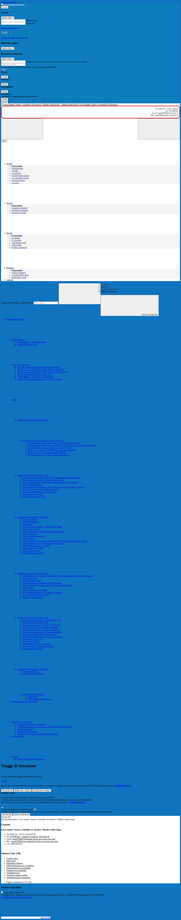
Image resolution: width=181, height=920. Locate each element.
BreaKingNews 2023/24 (27, 344)
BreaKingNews (18, 340)
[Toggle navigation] (22, 129)
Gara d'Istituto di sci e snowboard (36, 644)
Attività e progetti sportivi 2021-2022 (32, 669)
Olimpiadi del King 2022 (32, 649)
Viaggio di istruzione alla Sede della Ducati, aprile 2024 (40, 370)
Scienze (15, 757)
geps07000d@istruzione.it (33, 839)
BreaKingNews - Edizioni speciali (31, 342)
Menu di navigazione (149, 315)
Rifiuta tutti (22, 790)
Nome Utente (31, 20)
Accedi (4, 7)
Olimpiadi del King (30, 671)
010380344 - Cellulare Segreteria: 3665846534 (29, 836)
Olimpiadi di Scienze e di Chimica (31, 724)
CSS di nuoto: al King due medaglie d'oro (39, 489)
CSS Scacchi (27, 588)
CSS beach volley (29, 578)
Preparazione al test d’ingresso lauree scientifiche (37, 734)
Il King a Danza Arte (31, 550)
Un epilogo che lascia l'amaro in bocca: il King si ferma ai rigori (54, 443)
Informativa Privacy (14, 863)
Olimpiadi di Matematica (27, 731)
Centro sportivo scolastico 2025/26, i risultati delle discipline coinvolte (51, 478)
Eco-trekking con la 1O (32, 639)
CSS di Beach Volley (31, 529)
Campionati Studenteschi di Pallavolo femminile (42, 637)
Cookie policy (12, 858)
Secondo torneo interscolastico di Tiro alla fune (41, 583)
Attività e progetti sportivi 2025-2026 (32, 475)
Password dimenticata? (10, 28)
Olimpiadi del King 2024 (32, 553)
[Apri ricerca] (159, 129)
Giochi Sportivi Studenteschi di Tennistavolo (41, 630)
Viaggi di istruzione (20, 365)
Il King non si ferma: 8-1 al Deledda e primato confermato (52, 450)
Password (30, 23)
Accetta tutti (41, 790)
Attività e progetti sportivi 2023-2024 (32, 573)
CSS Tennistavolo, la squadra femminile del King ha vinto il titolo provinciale (54, 541)
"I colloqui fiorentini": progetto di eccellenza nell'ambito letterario (44, 727)
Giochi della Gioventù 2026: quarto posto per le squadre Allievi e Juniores (53, 487)
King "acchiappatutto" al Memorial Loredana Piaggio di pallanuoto (50, 482)
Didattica (104, 287)
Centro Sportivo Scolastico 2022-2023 (38, 646)
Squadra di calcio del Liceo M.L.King (33, 420)
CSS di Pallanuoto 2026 (32, 485)
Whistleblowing (13, 873)
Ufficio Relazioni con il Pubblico (20, 866)
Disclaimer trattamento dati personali (16, 897)
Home (103, 284)
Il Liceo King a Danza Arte (33, 497)
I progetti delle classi (109, 289)
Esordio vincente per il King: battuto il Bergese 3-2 (49, 455)
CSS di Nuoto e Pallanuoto (33, 536)
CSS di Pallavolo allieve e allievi (36, 546)
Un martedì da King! (31, 641)
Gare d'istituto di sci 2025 (33, 548)
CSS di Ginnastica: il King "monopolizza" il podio (43, 531)
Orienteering (33, 697)
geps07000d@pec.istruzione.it (34, 841)
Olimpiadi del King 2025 (32, 494)
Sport (14, 400)
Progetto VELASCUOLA (33, 674)
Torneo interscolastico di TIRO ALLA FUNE (41, 625)
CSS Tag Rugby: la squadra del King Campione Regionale (47, 585)
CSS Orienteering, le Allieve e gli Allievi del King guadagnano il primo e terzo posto (57, 576)
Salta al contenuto (8, 2)
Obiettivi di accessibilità (16, 870)
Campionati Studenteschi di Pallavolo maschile (41, 632)
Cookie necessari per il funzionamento (17, 809)
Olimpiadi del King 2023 (32, 597)
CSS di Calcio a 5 (29, 534)
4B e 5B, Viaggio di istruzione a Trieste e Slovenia (38, 367)
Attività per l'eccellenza (22, 722)
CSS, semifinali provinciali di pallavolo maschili (42, 592)
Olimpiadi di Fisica (25, 729)
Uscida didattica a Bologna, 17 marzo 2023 (35, 377)
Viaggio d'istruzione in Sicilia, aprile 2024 (34, 374)
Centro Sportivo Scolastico (33, 694)
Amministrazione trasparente (18, 877)
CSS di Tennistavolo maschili (34, 590)
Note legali (11, 861)
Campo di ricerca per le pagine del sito (17, 303)
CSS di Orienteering (30, 522)
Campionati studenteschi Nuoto (35, 622)
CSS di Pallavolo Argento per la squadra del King (43, 543)
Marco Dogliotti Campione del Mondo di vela (41, 620)
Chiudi (4, 77)
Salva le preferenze (21, 814)
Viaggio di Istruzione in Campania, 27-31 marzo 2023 (39, 379)
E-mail (29, 61)
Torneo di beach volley (31, 580)
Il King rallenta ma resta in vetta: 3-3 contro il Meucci (50, 448)
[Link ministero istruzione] (13, 4)
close (4, 141)
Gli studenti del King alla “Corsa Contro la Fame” (43, 480)
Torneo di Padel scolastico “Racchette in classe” (42, 527)
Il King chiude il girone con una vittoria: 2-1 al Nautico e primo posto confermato (61, 445)
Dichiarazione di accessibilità (18, 868)
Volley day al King (30, 519)
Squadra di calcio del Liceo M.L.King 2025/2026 (43, 440)
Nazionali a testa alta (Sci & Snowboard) (39, 634)
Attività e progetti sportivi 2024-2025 (32, 517)
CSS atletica (27, 524)
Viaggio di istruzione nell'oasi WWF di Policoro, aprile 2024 (42, 372)
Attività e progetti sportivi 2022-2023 (32, 618)
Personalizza (7, 790)
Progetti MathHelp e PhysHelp (24, 701)
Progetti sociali (18, 736)
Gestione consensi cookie (17, 875)
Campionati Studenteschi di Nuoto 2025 (39, 492)
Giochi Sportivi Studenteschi (40, 699)
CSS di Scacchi (28, 539)
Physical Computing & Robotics (30, 759)
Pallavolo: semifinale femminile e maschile (40, 627)
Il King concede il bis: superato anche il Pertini (47, 452)
